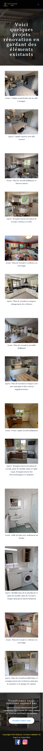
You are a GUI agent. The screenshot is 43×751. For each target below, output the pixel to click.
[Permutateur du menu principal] (38, 4)
